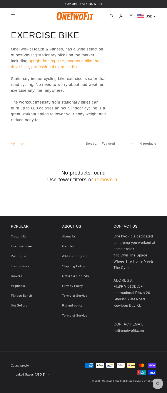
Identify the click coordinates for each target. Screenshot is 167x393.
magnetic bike (79, 61)
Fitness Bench (21, 295)
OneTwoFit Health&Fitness (117, 381)
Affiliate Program (74, 256)
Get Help (68, 246)
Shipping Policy (73, 266)
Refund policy (72, 305)
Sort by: (91, 143)
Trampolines (20, 266)
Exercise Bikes (22, 246)
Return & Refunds (75, 276)
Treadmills (18, 236)
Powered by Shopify (144, 381)
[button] (13, 16)
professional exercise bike (55, 67)
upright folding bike (46, 61)
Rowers (16, 276)
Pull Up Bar (19, 256)
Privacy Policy (72, 285)
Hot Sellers (19, 305)
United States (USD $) (30, 374)
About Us (69, 236)
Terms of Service (74, 295)
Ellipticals (18, 285)
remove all (107, 179)
